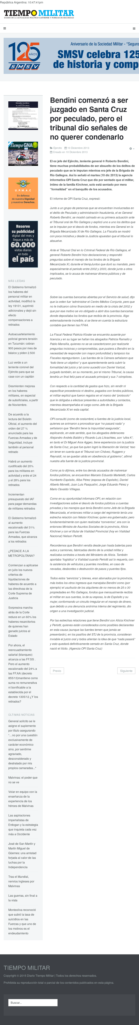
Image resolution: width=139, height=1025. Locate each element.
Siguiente (126, 671)
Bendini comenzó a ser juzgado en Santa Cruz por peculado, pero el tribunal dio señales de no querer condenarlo (89, 118)
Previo (57, 671)
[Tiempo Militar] (39, 14)
